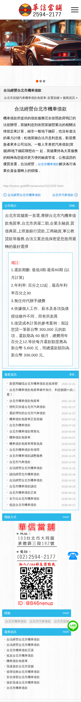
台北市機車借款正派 (23, 492)
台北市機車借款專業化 (24, 431)
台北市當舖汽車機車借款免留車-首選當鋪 (31, 97)
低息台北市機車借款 (23, 504)
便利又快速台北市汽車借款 (27, 406)
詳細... (72, 205)
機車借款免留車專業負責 (26, 443)
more (66, 517)
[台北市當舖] (40, 52)
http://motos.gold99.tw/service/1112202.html (33, 186)
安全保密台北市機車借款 (23, 677)
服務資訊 (69, 97)
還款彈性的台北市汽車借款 (27, 413)
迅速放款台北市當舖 (20, 666)
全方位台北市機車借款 (24, 498)
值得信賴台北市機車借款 (23, 671)
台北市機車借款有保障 (24, 449)
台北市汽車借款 (62, 195)
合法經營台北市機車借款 (22, 90)
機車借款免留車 (19, 437)
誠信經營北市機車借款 (24, 474)
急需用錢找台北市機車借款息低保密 (33, 383)
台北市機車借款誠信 (23, 486)
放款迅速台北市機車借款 (23, 682)
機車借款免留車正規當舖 (26, 419)
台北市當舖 (61, 621)
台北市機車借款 (48, 164)
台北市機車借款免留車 (24, 400)
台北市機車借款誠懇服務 (26, 455)
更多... (72, 374)
